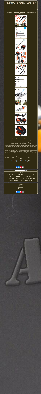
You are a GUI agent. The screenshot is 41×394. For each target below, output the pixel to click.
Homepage (20, 184)
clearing (20, 178)
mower (10, 172)
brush (26, 180)
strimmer (19, 176)
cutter (10, 176)
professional (31, 178)
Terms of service (20, 188)
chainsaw (22, 172)
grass (33, 174)
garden (16, 180)
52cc (13, 174)
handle (24, 176)
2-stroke (32, 172)
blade (28, 174)
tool (27, 176)
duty (25, 174)
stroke (8, 174)
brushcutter (11, 178)
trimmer (20, 174)
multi (30, 176)
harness (14, 176)
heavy (13, 172)
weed (26, 178)
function (26, 172)
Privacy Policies (20, 187)
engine (17, 178)
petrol (21, 180)
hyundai (17, 172)
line (16, 174)
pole (23, 178)
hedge (11, 180)
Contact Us (21, 185)
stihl (30, 180)
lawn (33, 176)
